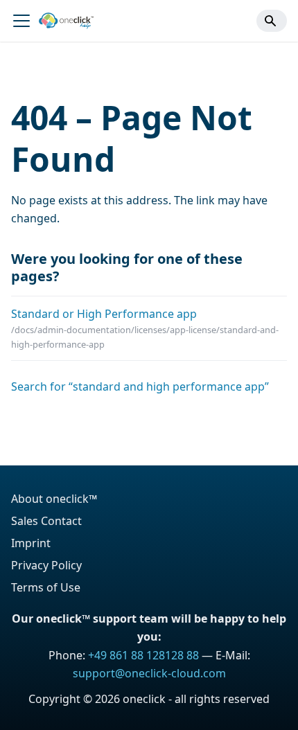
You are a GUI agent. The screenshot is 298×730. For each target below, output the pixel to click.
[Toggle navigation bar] (21, 20)
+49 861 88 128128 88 (143, 655)
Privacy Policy (46, 565)
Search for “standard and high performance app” (140, 386)
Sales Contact (46, 520)
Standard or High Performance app (104, 313)
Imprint (31, 543)
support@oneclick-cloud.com (149, 673)
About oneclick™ (54, 498)
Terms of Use (45, 587)
